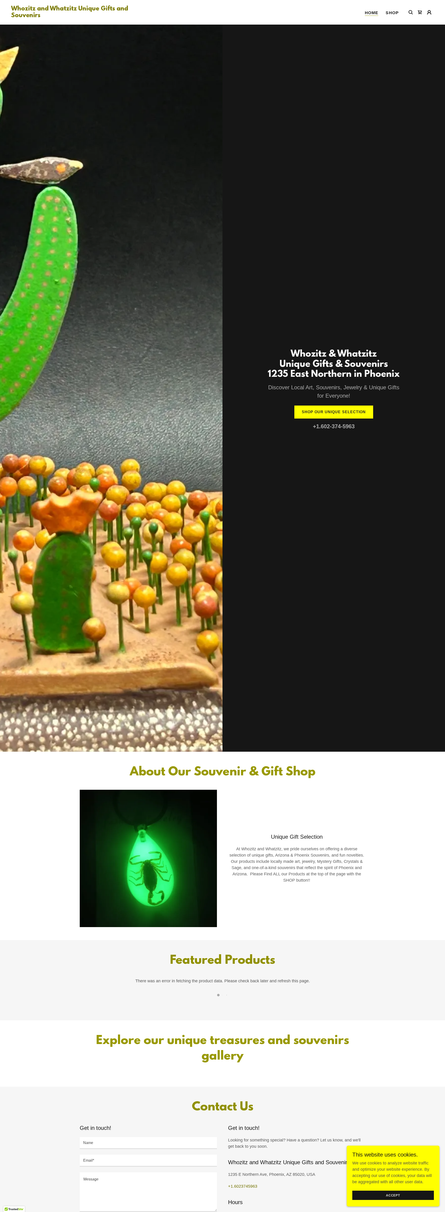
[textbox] (148, 1143)
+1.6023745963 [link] (242, 1186)
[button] (429, 12)
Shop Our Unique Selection (334, 412)
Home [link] (371, 12)
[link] (70, 15)
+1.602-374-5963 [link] (334, 426)
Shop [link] (392, 12)
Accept (393, 1195)
